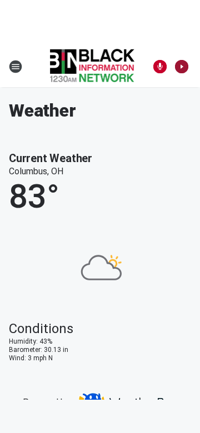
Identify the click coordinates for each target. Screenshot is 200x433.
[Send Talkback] (160, 66)
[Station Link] (92, 66)
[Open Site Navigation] (15, 66)
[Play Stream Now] (181, 66)
